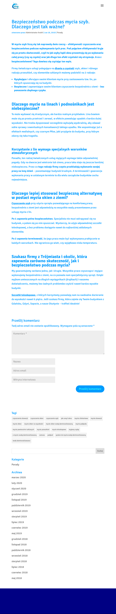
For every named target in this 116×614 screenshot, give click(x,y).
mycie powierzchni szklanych (23, 430)
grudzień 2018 (20, 539)
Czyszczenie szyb (21, 203)
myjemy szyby (74, 430)
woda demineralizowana (21, 441)
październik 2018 (21, 550)
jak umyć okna (66, 418)
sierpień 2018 (19, 561)
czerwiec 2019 (20, 527)
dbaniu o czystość (64, 68)
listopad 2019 (19, 499)
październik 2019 (21, 505)
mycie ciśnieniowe (81, 418)
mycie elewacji (96, 418)
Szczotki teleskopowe (23, 295)
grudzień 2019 (20, 494)
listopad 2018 (19, 544)
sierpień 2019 (19, 516)
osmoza (42, 435)
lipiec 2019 (18, 522)
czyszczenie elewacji (20, 418)
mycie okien (17, 424)
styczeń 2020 (19, 488)
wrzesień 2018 (20, 555)
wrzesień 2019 (20, 511)
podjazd (50, 435)
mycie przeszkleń (43, 430)
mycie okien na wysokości (33, 424)
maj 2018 (17, 578)
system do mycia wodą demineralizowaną (71, 435)
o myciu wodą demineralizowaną (24, 435)
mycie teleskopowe (59, 430)
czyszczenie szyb (52, 418)
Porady (60, 32)
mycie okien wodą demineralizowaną (59, 424)
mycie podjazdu (81, 424)
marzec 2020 (19, 477)
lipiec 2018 (18, 567)
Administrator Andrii (34, 32)
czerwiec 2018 (20, 572)
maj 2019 (17, 533)
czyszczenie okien (37, 418)
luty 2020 (17, 483)
